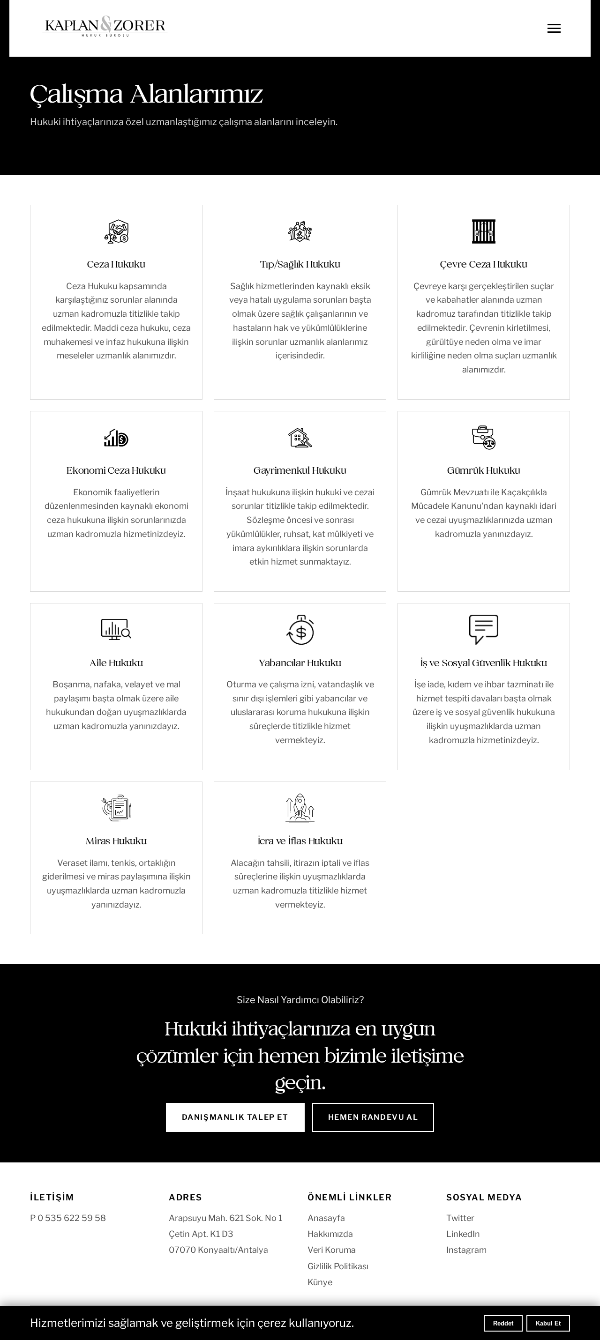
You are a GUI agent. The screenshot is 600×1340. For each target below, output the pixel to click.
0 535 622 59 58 (72, 1218)
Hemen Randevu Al (373, 1117)
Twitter (460, 1218)
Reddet (503, 1323)
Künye (320, 1282)
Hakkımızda (330, 1234)
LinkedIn (463, 1234)
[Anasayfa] (105, 28)
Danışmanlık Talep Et (235, 1117)
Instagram (466, 1250)
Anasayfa (326, 1218)
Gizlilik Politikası (338, 1266)
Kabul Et (548, 1323)
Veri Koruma (332, 1250)
